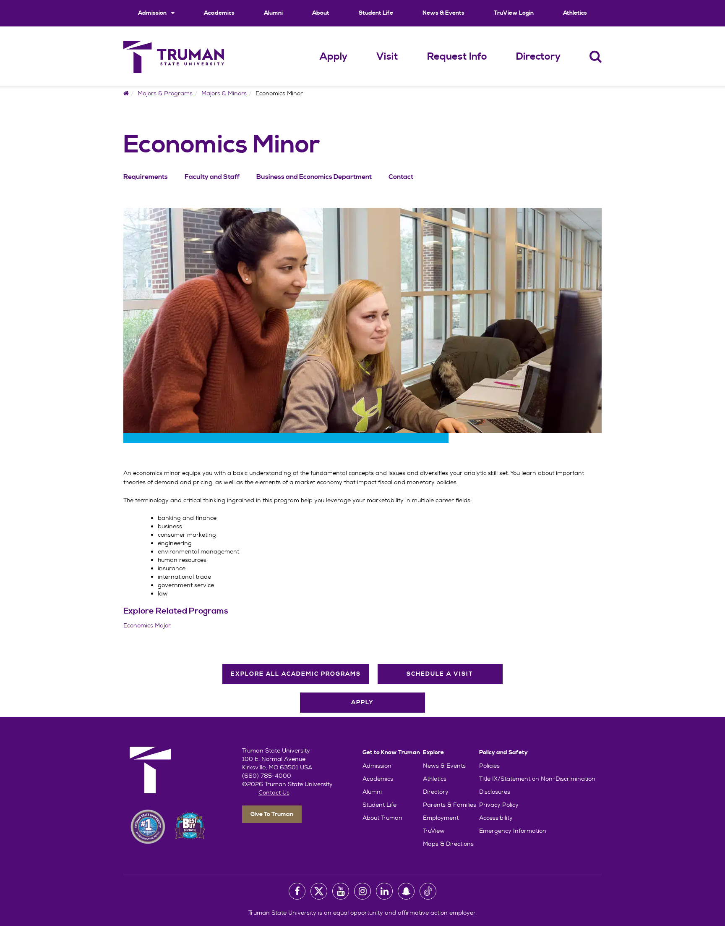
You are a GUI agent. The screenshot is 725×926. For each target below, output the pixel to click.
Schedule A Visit (440, 674)
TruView (434, 830)
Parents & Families (449, 804)
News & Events (443, 13)
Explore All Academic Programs (296, 674)
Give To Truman (271, 814)
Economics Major (147, 625)
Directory (538, 56)
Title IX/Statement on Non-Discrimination (537, 778)
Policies (489, 765)
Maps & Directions (448, 843)
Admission (153, 13)
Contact (401, 177)
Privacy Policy (499, 804)
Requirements (145, 177)
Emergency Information (512, 830)
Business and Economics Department (314, 177)
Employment (441, 817)
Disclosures (494, 791)
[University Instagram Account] (362, 891)
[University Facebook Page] (297, 891)
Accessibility (496, 817)
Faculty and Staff (212, 177)
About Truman (382, 817)
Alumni (273, 13)
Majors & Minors (224, 93)
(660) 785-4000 (266, 775)
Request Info (457, 56)
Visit (387, 56)
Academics (219, 13)
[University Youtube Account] (340, 891)
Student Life (376, 13)
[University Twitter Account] (318, 891)
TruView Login (514, 13)
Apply (333, 56)
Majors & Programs (165, 93)
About (320, 13)
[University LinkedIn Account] (384, 891)
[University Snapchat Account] (406, 891)
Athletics (575, 13)
